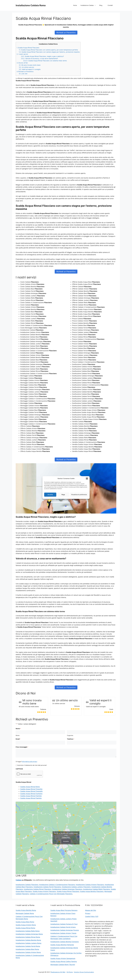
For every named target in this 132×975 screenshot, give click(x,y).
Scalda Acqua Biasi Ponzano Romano (63, 910)
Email (18, 739)
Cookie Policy (66, 837)
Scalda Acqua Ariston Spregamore (62, 958)
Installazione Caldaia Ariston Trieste (63, 933)
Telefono (70, 739)
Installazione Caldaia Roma (31, 5)
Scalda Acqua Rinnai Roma (30, 787)
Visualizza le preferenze (79, 494)
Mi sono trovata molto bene (29, 65)
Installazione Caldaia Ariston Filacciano (90, 885)
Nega (63, 494)
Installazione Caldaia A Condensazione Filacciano (57, 885)
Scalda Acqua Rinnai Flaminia (31, 796)
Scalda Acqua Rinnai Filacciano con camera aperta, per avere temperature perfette (48, 50)
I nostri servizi (22, 54)
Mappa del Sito (90, 910)
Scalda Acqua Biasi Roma (25, 922)
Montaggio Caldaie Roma (25, 913)
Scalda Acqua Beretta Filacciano (91, 891)
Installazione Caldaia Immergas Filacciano (67, 889)
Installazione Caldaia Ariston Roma (28, 952)
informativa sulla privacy (29, 761)
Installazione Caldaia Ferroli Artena (63, 927)
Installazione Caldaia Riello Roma (28, 931)
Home (75, 5)
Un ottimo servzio (26, 67)
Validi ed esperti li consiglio (30, 69)
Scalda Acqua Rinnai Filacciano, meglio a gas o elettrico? (42, 56)
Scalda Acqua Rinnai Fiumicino (31, 794)
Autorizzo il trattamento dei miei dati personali (32, 765)
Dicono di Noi (22, 63)
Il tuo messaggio (22, 747)
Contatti (110, 5)
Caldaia (18, 880)
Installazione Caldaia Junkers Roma (28, 943)
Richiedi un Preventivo (66, 33)
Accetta (50, 494)
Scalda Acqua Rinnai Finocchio (31, 789)
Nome (17, 735)
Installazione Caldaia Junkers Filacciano (76, 887)
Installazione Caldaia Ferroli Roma (28, 946)
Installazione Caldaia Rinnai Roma (28, 937)
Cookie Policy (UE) (91, 916)
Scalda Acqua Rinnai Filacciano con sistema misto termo (45, 61)
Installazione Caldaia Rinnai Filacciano (37, 889)
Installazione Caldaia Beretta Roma (28, 940)
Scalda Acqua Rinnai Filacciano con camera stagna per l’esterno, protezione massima (49, 52)
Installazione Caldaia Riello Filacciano (96, 889)
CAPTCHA (19, 769)
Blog (100, 5)
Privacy (87, 913)
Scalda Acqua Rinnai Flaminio (31, 798)
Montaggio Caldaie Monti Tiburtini (62, 964)
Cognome (70, 735)
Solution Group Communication (84, 972)
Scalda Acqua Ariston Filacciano (44, 891)
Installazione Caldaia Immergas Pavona (64, 930)
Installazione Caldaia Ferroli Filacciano (47, 887)
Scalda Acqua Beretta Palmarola (62, 945)
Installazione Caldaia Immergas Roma (29, 934)
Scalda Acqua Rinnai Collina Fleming (63, 961)
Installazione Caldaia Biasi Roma (27, 949)
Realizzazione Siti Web (58, 972)
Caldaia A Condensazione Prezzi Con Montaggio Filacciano (51, 894)
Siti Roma (70, 972)
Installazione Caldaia (87, 5)
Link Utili (23, 74)
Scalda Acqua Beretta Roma (26, 910)
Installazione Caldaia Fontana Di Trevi (63, 924)
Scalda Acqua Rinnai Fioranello (31, 791)
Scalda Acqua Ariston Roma (26, 925)
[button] (87, 478)
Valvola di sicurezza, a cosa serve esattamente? (39, 58)
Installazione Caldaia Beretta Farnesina (64, 942)
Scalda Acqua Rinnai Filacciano (28, 48)
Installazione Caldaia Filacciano (27, 885)
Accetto (66, 841)
